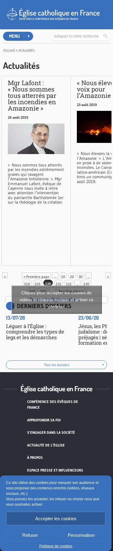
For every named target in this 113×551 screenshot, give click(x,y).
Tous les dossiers (56, 364)
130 (86, 284)
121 (58, 284)
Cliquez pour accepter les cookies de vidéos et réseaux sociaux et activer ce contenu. (56, 299)
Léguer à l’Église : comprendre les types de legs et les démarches (35, 332)
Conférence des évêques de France (52, 404)
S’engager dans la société (51, 432)
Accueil (9, 50)
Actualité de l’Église (46, 445)
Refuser (30, 535)
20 (72, 276)
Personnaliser (81, 535)
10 (63, 276)
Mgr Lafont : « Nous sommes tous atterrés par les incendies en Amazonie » (32, 95)
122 (68, 284)
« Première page (36, 276)
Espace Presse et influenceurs (55, 470)
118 (27, 284)
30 (81, 276)
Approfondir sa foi (44, 420)
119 (37, 284)
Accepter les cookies (56, 518)
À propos (35, 457)
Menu (14, 36)
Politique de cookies (55, 546)
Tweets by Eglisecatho (56, 300)
